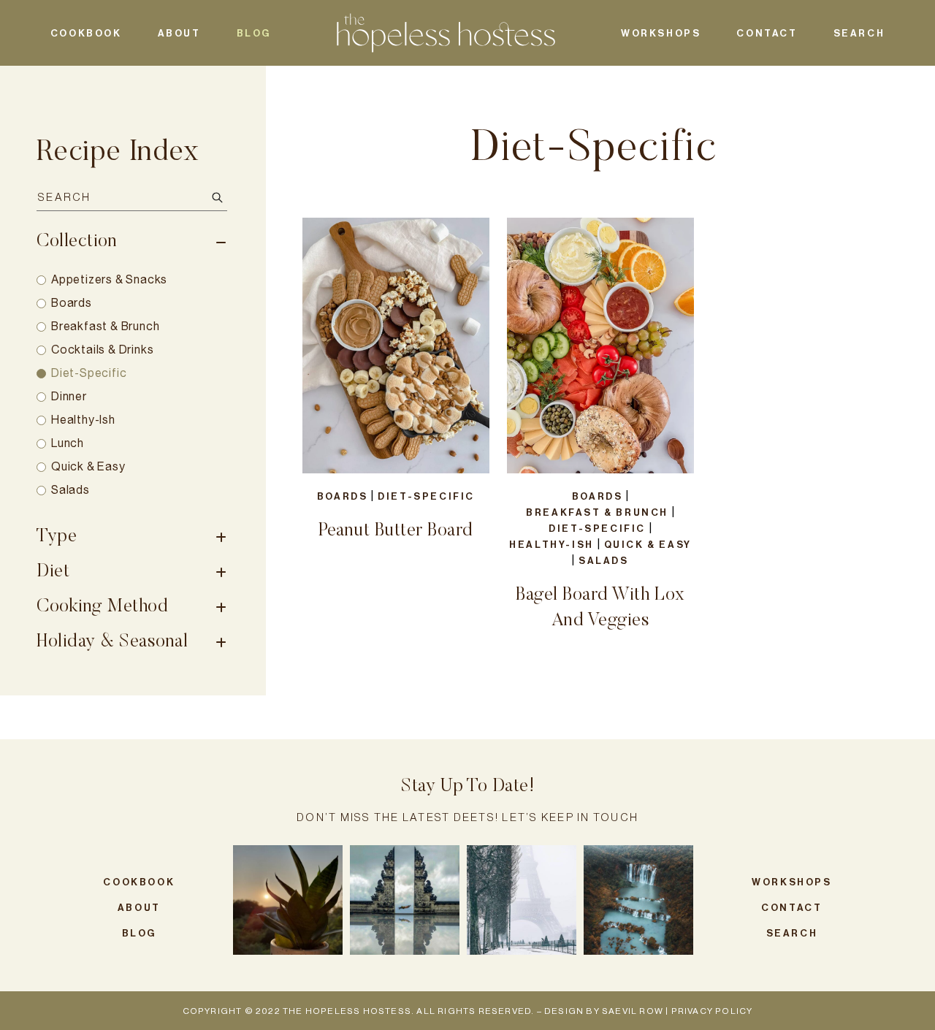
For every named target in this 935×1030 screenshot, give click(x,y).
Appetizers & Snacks (109, 279)
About (139, 907)
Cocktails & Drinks (102, 349)
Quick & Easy (88, 466)
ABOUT (179, 33)
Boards (71, 303)
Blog (254, 33)
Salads (70, 490)
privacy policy (712, 1011)
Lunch (67, 443)
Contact (766, 33)
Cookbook (86, 33)
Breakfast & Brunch (105, 326)
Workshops (661, 33)
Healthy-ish (83, 420)
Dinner (69, 396)
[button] (288, 900)
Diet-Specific (88, 373)
